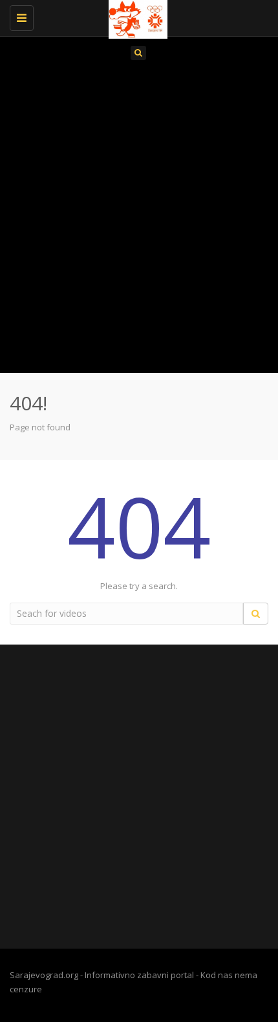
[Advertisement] (139, 220)
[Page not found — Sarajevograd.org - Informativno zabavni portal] (136, 16)
